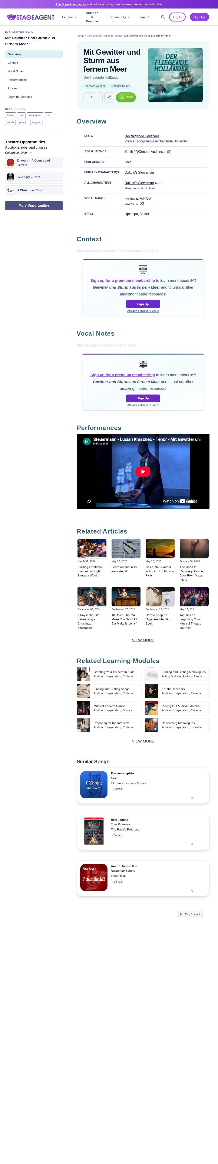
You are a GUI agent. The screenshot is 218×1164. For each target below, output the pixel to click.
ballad (10, 115)
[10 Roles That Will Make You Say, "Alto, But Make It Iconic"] (126, 596)
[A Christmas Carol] (10, 190)
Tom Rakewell (120, 824)
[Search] (163, 17)
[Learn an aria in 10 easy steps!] (126, 548)
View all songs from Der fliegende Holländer (156, 141)
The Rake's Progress (125, 829)
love (21, 115)
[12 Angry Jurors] (10, 176)
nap (48, 115)
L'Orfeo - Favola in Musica (128, 783)
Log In (177, 17)
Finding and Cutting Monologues (184, 672)
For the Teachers (173, 689)
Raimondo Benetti (123, 870)
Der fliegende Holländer (101, 77)
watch (10, 122)
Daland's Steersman (139, 172)
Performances (17, 79)
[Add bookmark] (199, 798)
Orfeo (115, 778)
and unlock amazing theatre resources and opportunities (109, 4)
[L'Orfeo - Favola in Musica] (94, 785)
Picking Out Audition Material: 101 (184, 706)
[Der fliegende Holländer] (175, 75)
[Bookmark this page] (100, 97)
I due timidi (118, 875)
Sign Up (143, 304)
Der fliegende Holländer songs (104, 35)
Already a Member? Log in (143, 310)
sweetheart (35, 115)
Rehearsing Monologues (178, 723)
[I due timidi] (94, 878)
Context (13, 62)
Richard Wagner (95, 86)
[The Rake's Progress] (94, 832)
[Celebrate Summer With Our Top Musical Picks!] (160, 548)
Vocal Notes (16, 71)
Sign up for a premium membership (122, 280)
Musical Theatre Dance (109, 706)
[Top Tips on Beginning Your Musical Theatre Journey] (194, 596)
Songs (80, 35)
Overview (14, 54)
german (23, 122)
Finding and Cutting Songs (111, 689)
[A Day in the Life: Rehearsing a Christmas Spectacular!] (91, 596)
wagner (36, 122)
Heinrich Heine (120, 86)
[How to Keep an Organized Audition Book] (160, 596)
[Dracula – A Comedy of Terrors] (10, 162)
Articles (12, 88)
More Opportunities (34, 205)
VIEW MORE (143, 640)
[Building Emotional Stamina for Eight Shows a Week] (91, 548)
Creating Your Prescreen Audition (116, 672)
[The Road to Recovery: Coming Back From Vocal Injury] (194, 548)
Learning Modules (20, 96)
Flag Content (192, 914)
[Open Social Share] (109, 97)
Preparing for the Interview (111, 723)
